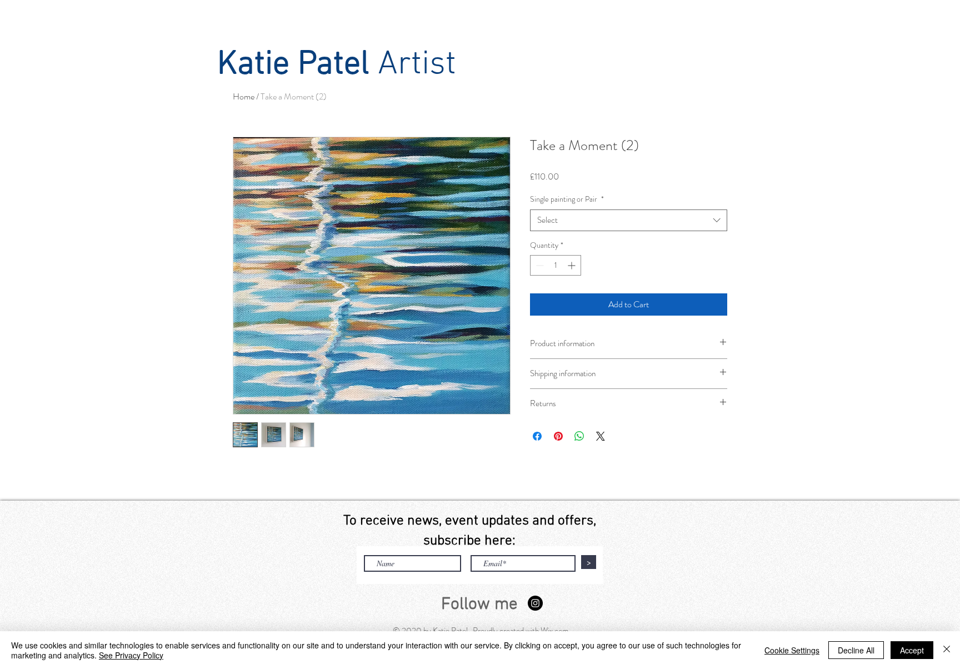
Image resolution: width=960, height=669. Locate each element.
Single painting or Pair (567, 199)
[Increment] (572, 265)
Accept (912, 650)
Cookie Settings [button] (791, 650)
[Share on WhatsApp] (579, 436)
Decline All (856, 650)
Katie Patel (293, 65)
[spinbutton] (556, 265)
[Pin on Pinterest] (558, 436)
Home (243, 96)
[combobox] (628, 220)
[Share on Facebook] (537, 436)
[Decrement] (539, 265)
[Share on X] (600, 436)
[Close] (946, 650)
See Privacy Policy (131, 655)
